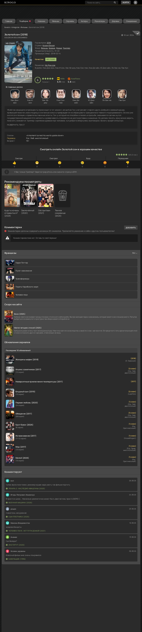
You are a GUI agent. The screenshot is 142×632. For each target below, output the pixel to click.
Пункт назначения (24, 270)
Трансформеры (22, 278)
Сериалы (70, 21)
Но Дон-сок (50, 65)
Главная (8, 21)
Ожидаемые (131, 21)
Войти (126, 2)
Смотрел (54, 158)
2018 (49, 42)
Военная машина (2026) (20, 502)
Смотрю (19, 158)
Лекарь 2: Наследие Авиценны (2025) (27, 488)
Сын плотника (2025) (19, 517)
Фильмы (55, 21)
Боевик (52, 48)
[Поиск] (114, 2)
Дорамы (115, 21)
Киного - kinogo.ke (11, 27)
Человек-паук (22, 294)
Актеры (84, 21)
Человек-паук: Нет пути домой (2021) (27, 531)
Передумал (123, 158)
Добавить (131, 227)
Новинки (41, 21)
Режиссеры (100, 21)
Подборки (23, 21)
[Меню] (135, 2)
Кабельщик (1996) (17, 559)
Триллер (66, 48)
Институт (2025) (17, 545)
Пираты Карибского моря (27, 286)
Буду (88, 158)
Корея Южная (49, 45)
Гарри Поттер (22, 262)
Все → (134, 253)
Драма (59, 48)
